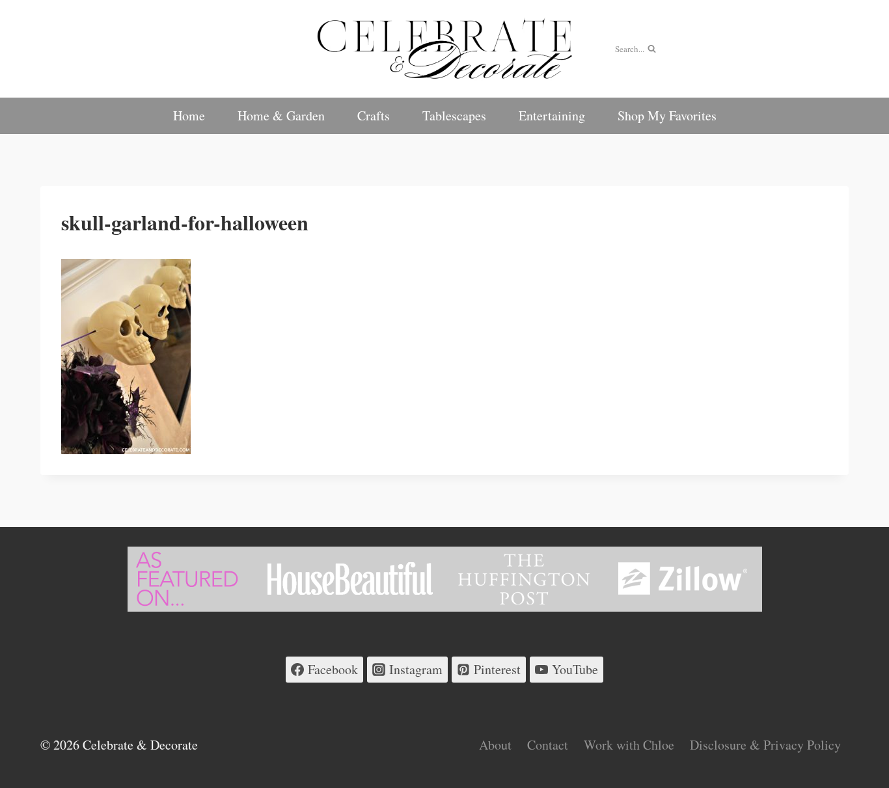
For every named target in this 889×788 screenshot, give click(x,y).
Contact (547, 745)
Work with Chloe (629, 745)
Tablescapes (454, 115)
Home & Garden (281, 115)
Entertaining (552, 115)
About (495, 745)
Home (189, 115)
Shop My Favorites (667, 115)
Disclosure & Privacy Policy (765, 745)
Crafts (373, 115)
